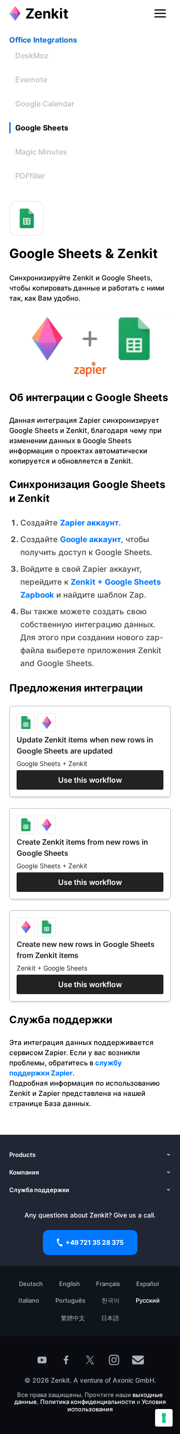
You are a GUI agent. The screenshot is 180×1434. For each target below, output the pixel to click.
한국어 (111, 1300)
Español (147, 1283)
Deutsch (31, 1283)
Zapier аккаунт (89, 522)
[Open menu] (160, 13)
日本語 (110, 1318)
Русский (148, 1300)
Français (108, 1283)
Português (70, 1300)
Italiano (28, 1300)
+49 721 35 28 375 (95, 1242)
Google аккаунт (90, 539)
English (69, 1283)
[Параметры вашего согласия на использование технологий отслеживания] (164, 1418)
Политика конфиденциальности (87, 1401)
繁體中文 (73, 1318)
